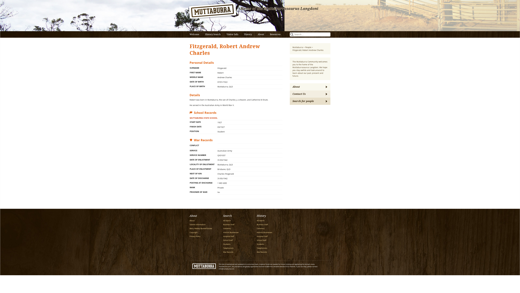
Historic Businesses (231, 232)
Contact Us (299, 94)
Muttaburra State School (203, 118)
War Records (228, 252)
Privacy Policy (195, 236)
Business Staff (228, 224)
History (248, 34)
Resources (275, 34)
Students (226, 244)
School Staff (228, 240)
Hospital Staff (228, 236)
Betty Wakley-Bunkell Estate (201, 228)
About (261, 34)
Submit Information (198, 224)
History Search (213, 34)
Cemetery (227, 228)
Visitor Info (232, 34)
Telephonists (228, 248)
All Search (227, 220)
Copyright (194, 232)
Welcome (194, 34)
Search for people (303, 101)
